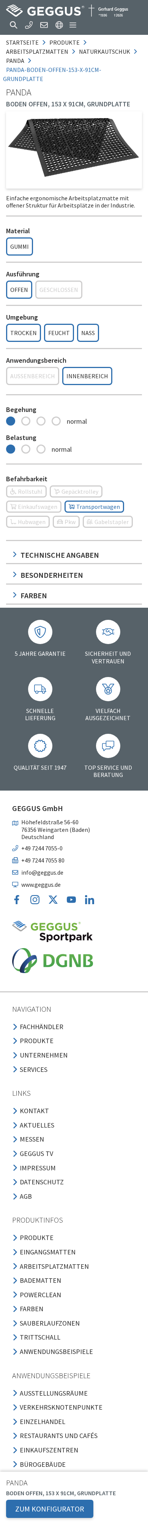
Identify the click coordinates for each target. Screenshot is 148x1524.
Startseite (22, 42)
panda (15, 60)
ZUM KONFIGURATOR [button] (49, 1508)
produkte (64, 42)
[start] (67, 11)
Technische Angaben (59, 555)
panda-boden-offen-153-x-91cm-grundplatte (52, 74)
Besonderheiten (51, 575)
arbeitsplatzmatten (37, 51)
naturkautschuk (104, 51)
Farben (33, 595)
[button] (13, 25)
